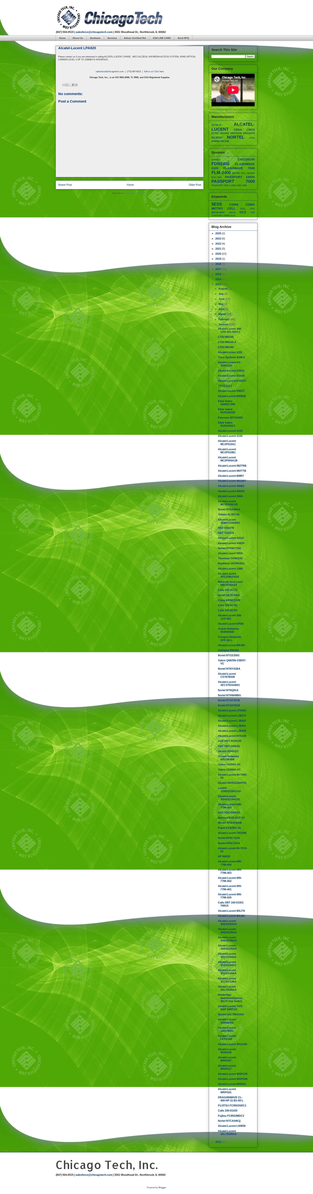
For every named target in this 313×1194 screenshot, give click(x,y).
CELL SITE (247, 209)
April (221, 309)
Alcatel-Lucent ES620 (231, 375)
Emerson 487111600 (230, 417)
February (224, 319)
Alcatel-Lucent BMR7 (231, 475)
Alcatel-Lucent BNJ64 (231, 645)
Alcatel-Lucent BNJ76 (231, 910)
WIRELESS (229, 215)
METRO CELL (239, 173)
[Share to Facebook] (73, 84)
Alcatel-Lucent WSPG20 (232, 1074)
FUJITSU (217, 137)
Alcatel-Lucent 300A (230, 496)
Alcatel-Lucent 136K (230, 568)
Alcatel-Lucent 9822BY (232, 481)
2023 (218, 238)
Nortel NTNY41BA (229, 668)
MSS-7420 (216, 177)
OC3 (242, 212)
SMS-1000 (242, 185)
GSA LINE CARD (162, 38)
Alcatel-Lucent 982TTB (232, 470)
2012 (218, 1142)
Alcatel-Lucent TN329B (232, 833)
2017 (218, 269)
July (221, 294)
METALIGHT (218, 212)
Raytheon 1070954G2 (231, 563)
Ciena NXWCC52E (229, 600)
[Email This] (64, 84)
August (223, 288)
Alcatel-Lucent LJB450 (232, 730)
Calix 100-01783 (227, 610)
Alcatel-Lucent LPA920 (232, 710)
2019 (218, 258)
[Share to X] (70, 84)
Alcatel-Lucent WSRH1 (232, 1084)
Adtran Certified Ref (135, 38)
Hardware (95, 38)
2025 (218, 233)
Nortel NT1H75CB (229, 705)
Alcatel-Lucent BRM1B (232, 396)
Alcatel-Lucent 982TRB (232, 465)
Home (62, 38)
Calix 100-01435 (227, 1110)
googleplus (250, 7)
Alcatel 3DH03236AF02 (232, 782)
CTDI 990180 (226, 347)
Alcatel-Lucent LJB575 (232, 715)
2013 (218, 284)
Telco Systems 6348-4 (231, 357)
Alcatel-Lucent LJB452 (232, 720)
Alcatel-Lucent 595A (230, 553)
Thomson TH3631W (230, 558)
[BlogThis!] (67, 84)
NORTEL (235, 137)
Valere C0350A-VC (229, 764)
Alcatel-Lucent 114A (230, 430)
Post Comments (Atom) (136, 193)
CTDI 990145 (226, 337)
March (222, 314)
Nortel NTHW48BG (229, 695)
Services (112, 38)
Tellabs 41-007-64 (228, 514)
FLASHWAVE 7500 (239, 168)
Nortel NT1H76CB (229, 700)
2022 (218, 243)
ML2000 (251, 173)
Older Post (195, 184)
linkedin (256, 7)
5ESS (216, 204)
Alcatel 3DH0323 (228, 751)
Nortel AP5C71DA (229, 838)
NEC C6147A (226, 533)
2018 (218, 264)
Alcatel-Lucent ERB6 (231, 623)
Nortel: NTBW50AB (230, 822)
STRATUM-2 (217, 215)
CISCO (250, 129)
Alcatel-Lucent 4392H (231, 543)
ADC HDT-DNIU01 (229, 746)
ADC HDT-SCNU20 (229, 741)
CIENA (238, 129)
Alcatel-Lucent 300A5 (231, 491)
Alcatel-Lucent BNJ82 (231, 916)
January (223, 324)
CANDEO (215, 159)
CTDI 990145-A (227, 342)
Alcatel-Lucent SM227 (231, 391)
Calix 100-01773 (227, 590)
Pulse (252, 138)
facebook (237, 7)
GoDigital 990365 (228, 650)
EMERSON (236, 133)
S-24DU (232, 185)
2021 (218, 248)
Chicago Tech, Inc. (106, 1164)
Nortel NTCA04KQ (229, 1120)
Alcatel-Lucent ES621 (231, 370)
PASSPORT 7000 (233, 181)
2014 (218, 279)
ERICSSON (249, 133)
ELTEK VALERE (220, 133)
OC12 (232, 212)
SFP (253, 212)
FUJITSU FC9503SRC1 (232, 1105)
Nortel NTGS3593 (228, 655)
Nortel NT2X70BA (229, 595)
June (221, 299)
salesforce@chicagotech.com (94, 32)
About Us (78, 38)
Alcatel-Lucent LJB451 (232, 725)
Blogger (162, 1187)
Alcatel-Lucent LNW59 (232, 1126)
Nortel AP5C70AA (229, 843)
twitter (243, 7)
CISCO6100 (246, 159)
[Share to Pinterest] (76, 84)
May (221, 304)
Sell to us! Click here (154, 71)
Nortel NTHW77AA (229, 548)
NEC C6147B (226, 527)
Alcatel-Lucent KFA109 (232, 736)
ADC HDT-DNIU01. (229, 812)
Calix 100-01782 (227, 605)
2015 (218, 274)
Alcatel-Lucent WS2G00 (232, 1044)
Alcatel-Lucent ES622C (232, 380)
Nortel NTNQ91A (228, 690)
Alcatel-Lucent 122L (230, 352)
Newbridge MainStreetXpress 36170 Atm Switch (230, 997)
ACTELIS (216, 125)
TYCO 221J (225, 385)
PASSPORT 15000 (240, 177)
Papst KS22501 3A (229, 827)
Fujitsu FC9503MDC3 (231, 1115)
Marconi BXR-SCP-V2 (231, 817)
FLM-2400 (221, 172)
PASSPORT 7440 (219, 185)
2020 (218, 253)
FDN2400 (220, 163)
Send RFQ (183, 38)
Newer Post (65, 184)
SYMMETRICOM (220, 141)
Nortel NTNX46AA (229, 509)
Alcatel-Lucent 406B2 (231, 486)
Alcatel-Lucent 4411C (231, 538)
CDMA (234, 204)
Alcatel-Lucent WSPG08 (232, 1079)
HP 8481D (224, 856)
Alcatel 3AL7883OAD (231, 1014)
